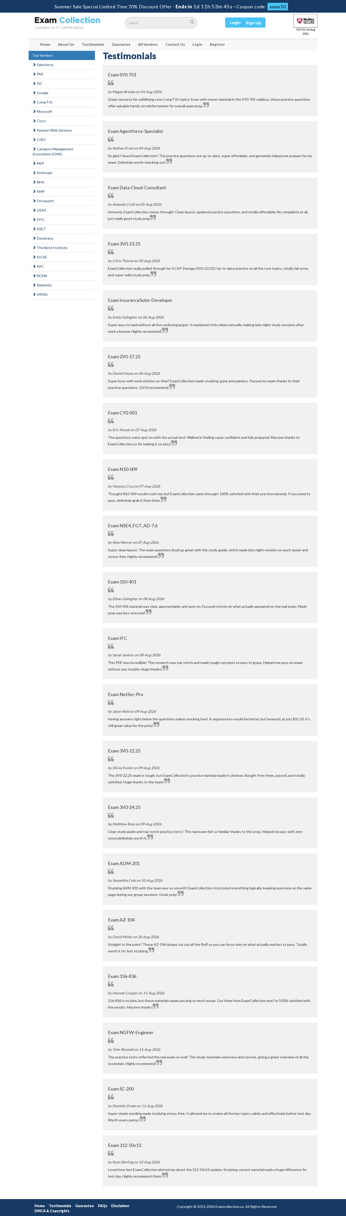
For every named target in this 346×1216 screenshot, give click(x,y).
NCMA (41, 276)
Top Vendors (42, 55)
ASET (41, 229)
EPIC (40, 219)
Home (45, 44)
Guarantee (121, 44)
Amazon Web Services (54, 130)
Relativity (44, 285)
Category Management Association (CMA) (52, 151)
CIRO (41, 139)
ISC (39, 83)
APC (40, 266)
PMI (39, 74)
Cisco (41, 121)
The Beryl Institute (51, 247)
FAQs (102, 1206)
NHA (40, 182)
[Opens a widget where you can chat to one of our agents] (327, 1207)
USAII (41, 210)
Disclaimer (120, 1206)
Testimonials (93, 44)
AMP (40, 191)
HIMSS (42, 294)
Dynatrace (44, 238)
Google (42, 93)
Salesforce (44, 64)
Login (197, 44)
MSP (40, 163)
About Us (66, 44)
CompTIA (44, 102)
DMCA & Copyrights (51, 1211)
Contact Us (175, 44)
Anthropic (44, 173)
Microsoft (44, 111)
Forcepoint (45, 201)
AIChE (41, 257)
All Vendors (148, 44)
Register (217, 44)
